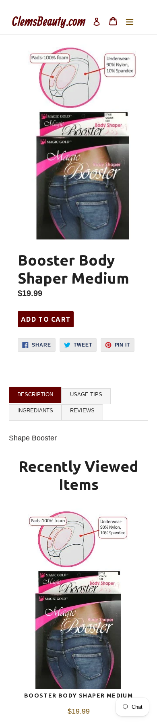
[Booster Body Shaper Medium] (78, 600)
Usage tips (86, 394)
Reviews (82, 411)
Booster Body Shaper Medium (78, 695)
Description (35, 394)
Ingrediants (35, 411)
